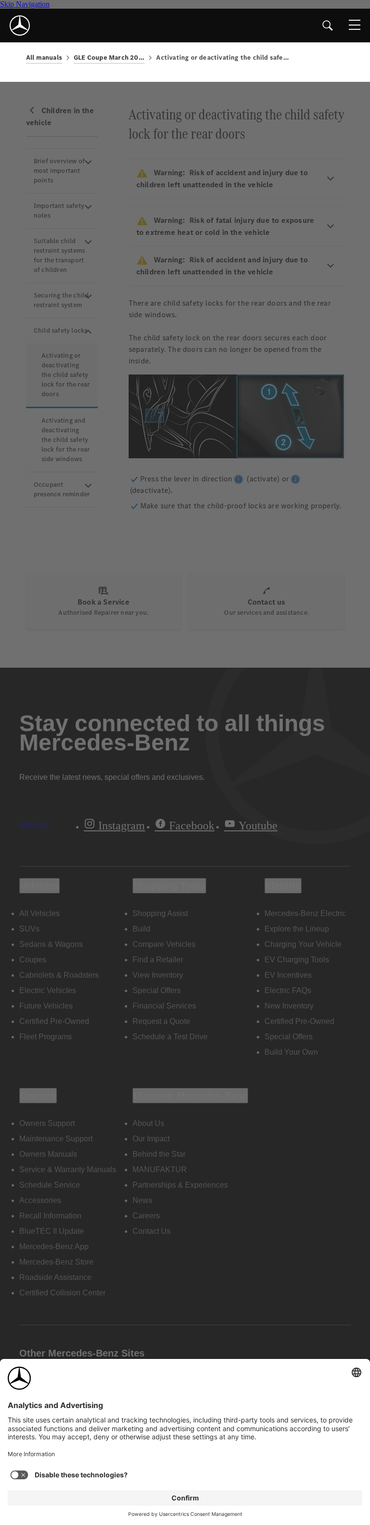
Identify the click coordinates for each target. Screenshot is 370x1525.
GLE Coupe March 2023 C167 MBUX (109, 57)
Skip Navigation (25, 4)
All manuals (44, 57)
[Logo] (20, 25)
